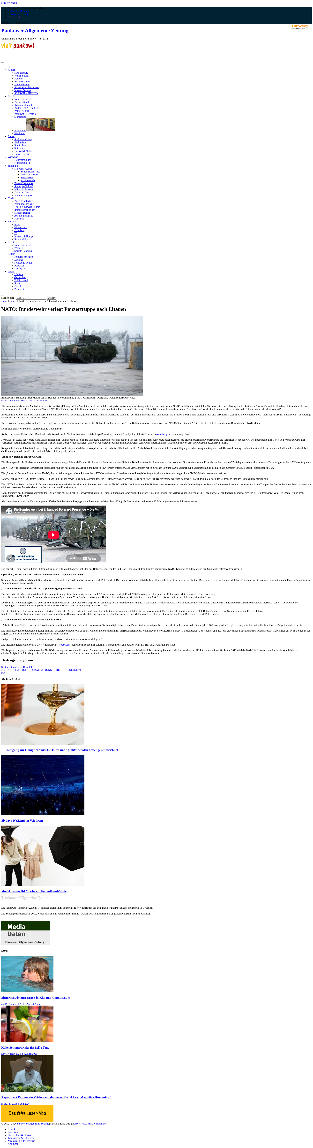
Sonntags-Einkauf (23, 186)
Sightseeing (20, 116)
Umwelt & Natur (23, 151)
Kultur (11, 253)
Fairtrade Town (22, 192)
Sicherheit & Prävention (26, 87)
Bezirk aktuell (21, 102)
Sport (17, 283)
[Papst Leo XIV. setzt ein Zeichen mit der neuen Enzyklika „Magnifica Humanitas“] (27, 1091)
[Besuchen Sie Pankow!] (17, 48)
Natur (17, 224)
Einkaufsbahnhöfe (23, 183)
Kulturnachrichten (23, 256)
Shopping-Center (23, 168)
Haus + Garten (22, 154)
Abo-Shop (13, 1143)
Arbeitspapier (163, 434)
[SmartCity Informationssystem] (299, 27)
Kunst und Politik (23, 262)
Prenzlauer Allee (29, 174)
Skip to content (9, 2)
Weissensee (27, 177)
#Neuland (19, 230)
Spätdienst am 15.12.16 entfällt (17, 667)
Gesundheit (20, 277)
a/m (3, 1053)
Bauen (11, 136)
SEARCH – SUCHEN (26, 93)
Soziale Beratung (23, 251)
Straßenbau (20, 145)
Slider (13, 301)
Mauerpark (20, 268)
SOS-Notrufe (21, 72)
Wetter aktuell (21, 75)
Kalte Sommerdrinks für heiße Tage (25, 1047)
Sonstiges (19, 218)
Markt (11, 198)
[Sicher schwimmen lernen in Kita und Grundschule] (27, 991)
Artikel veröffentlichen (19, 11)
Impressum (13, 1132)
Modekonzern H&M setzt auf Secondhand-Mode (34, 891)
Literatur (18, 259)
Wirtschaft (13, 157)
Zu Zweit (19, 289)
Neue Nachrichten (23, 99)
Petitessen (19, 265)
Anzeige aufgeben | (18, 14)
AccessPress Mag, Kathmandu (90, 1123)
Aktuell (11, 69)
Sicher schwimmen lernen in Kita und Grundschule (35, 997)
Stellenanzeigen (22, 212)
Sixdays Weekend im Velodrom (22, 820)
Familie (18, 286)
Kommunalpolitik (23, 105)
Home (4, 301)
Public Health (21, 280)
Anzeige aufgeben (23, 201)
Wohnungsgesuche (24, 204)
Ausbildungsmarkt (23, 215)
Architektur (20, 142)
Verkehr (18, 78)
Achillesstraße (28, 180)
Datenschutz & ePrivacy (20, 1135)
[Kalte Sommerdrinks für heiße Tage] (27, 1041)
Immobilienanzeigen (24, 209)
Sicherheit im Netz (23, 239)
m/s (3, 400)
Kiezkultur (19, 133)
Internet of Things (23, 236)
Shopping (13, 165)
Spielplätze (20, 148)
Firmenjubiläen (22, 162)
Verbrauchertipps (23, 195)
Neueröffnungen (22, 159)
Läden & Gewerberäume (27, 206)
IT (15, 233)
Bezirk (11, 96)
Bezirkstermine (22, 81)
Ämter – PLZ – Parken (26, 108)
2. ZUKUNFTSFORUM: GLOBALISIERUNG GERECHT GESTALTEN (41, 670)
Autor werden (15, 17)
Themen (12, 221)
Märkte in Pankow (23, 189)
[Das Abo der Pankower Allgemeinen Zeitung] (27, 1120)
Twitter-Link (63, 644)
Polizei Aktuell (22, 110)
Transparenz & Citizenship (21, 1138)
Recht (11, 242)
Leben (11, 271)
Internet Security (22, 90)
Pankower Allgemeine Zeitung (34, 30)
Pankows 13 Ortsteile (25, 113)
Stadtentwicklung (23, 139)
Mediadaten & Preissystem (21, 1141)
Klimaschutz (20, 227)
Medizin (18, 274)
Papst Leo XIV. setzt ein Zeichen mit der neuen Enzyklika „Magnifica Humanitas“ (56, 1097)
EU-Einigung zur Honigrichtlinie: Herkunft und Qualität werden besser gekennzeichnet (59, 750)
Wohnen (18, 248)
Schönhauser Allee (30, 171)
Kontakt (12, 1129)
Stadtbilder (20, 130)
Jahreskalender (22, 84)
